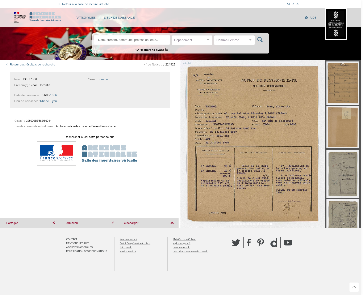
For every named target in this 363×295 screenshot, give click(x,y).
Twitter (236, 242)
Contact (71, 239)
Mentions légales (77, 243)
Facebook (249, 242)
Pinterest (260, 242)
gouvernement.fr (181, 247)
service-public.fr (128, 251)
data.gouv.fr (126, 247)
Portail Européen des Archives (135, 243)
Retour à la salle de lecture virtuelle (85, 4)
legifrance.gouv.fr (181, 243)
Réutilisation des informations (86, 251)
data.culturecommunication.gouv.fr (190, 251)
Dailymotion (273, 242)
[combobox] (193, 41)
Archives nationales (79, 247)
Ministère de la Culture (184, 239)
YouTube (288, 242)
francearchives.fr (128, 239)
